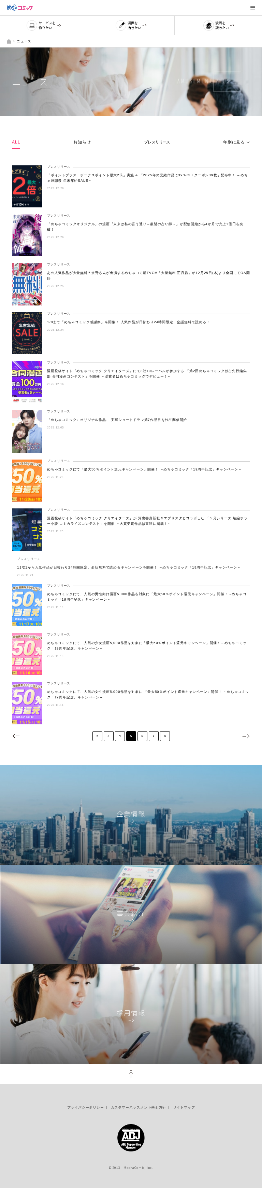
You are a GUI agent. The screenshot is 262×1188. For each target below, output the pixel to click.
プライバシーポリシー (85, 1107)
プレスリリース (157, 142)
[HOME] (9, 41)
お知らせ (82, 142)
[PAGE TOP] (131, 1074)
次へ (245, 736)
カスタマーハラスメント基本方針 (138, 1107)
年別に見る (234, 142)
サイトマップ (184, 1107)
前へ (16, 736)
